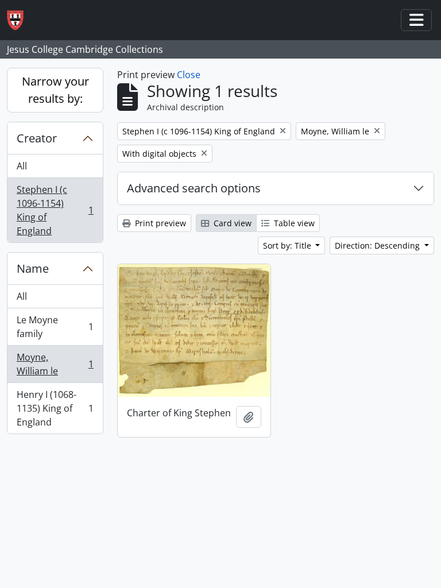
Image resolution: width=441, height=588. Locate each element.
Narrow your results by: (55, 90)
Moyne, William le (55, 364)
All (22, 166)
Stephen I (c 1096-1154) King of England (55, 210)
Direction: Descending (378, 245)
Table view (293, 223)
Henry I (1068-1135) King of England (55, 408)
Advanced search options (194, 188)
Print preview (159, 223)
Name (33, 268)
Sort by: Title (288, 245)
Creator (37, 138)
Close (188, 74)
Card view (231, 223)
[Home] (20, 20)
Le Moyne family (55, 327)
